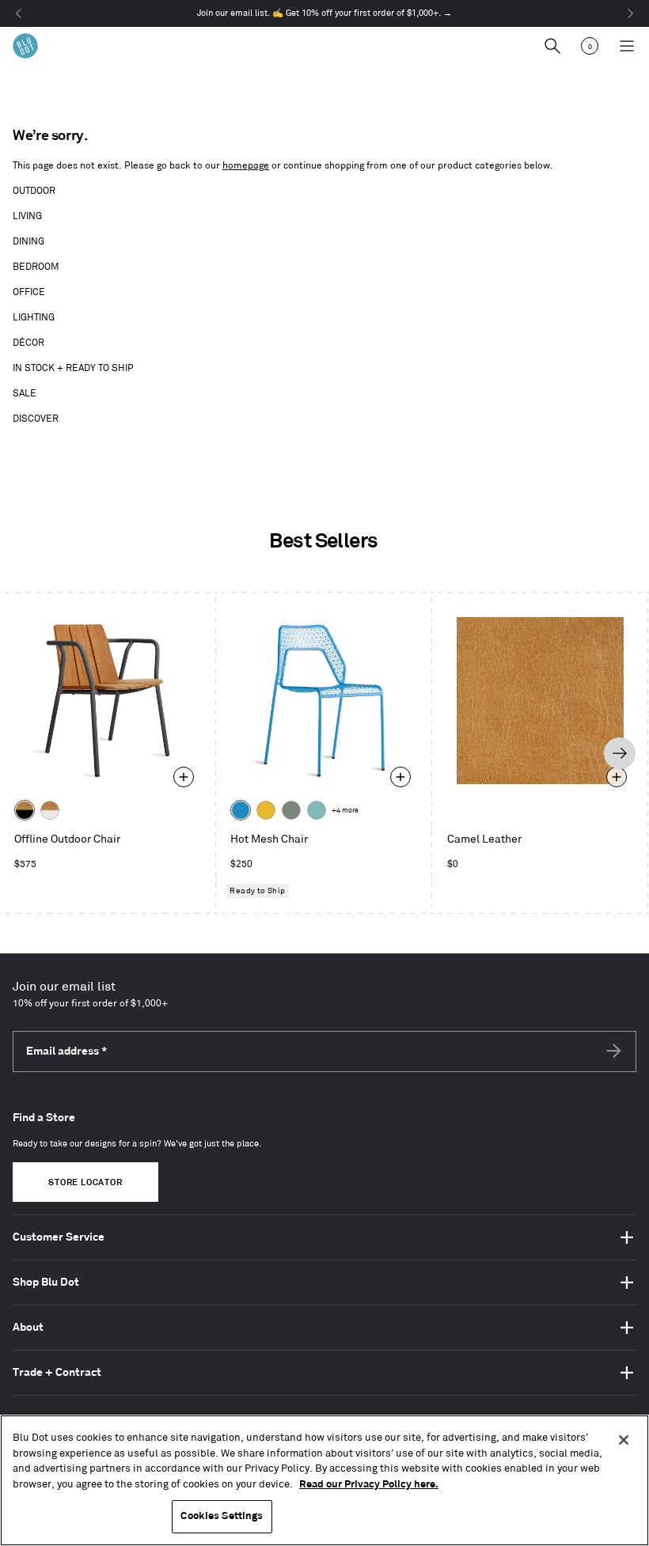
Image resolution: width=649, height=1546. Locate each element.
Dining (28, 241)
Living (27, 216)
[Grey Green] (291, 810)
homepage (245, 165)
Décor (28, 343)
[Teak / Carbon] (24, 810)
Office (29, 292)
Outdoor (34, 191)
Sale (24, 393)
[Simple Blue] (240, 810)
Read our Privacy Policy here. (368, 1484)
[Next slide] (620, 753)
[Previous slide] (28, 753)
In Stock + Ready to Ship (73, 368)
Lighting (34, 317)
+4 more (345, 810)
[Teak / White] (50, 810)
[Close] (623, 1440)
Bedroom (36, 267)
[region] (324, 1480)
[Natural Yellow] (266, 810)
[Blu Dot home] (25, 46)
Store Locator (85, 1183)
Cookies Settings (221, 1516)
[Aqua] (316, 810)
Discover (36, 419)
